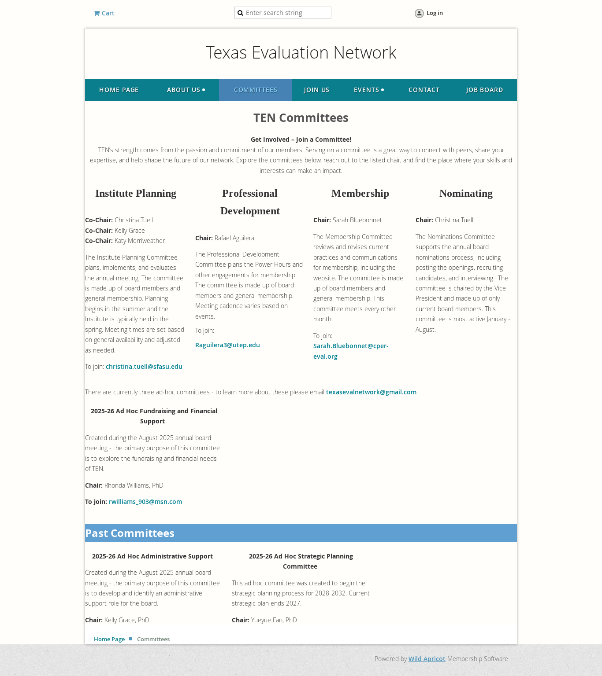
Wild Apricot (427, 658)
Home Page (109, 639)
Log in (435, 13)
